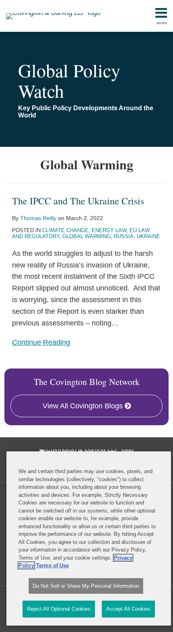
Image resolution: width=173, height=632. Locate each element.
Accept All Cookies (128, 609)
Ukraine (148, 236)
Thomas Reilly (38, 218)
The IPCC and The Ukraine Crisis (78, 200)
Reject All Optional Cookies (59, 609)
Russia (124, 236)
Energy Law (109, 230)
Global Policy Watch (69, 80)
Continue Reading (41, 341)
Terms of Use (52, 565)
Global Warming (86, 236)
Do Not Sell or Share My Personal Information (86, 586)
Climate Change (65, 230)
